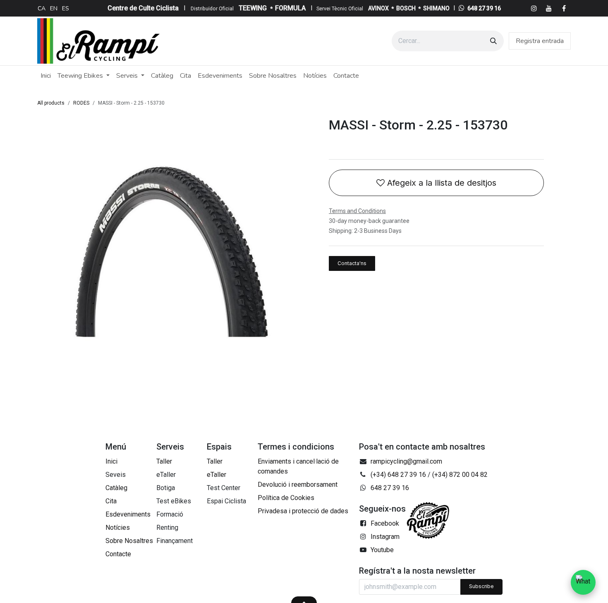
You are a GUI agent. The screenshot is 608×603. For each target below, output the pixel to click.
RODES (81, 103)
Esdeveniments (128, 514)
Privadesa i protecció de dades (303, 511)
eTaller (216, 475)
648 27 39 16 (484, 8)
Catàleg (116, 488)
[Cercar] (493, 41)
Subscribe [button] (481, 586)
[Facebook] (563, 8)
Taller (164, 461)
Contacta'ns (352, 263)
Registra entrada (540, 40)
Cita (111, 501)
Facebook (385, 523)
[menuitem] (41, 8)
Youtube (382, 550)
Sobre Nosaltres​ (129, 541)
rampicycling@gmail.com (406, 461)
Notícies (117, 527)
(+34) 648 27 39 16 (398, 475)
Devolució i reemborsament (298, 484)
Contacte (118, 554)
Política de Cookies (286, 498)
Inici (111, 461)
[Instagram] (534, 8)
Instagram (385, 537)
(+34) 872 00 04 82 (460, 475)
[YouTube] (548, 8)
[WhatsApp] (583, 582)
